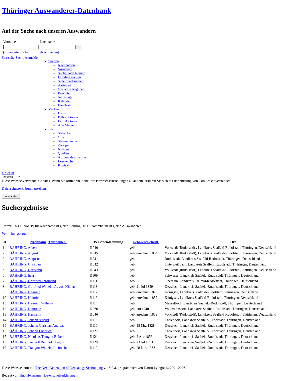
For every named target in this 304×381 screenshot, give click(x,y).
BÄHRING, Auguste (25, 259)
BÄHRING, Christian (25, 264)
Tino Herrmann (30, 375)
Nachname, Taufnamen (48, 242)
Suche (19, 57)
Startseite (8, 57)
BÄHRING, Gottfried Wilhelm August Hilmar (42, 286)
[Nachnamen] (49, 52)
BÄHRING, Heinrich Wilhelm (31, 303)
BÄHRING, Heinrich (25, 292)
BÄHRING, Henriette (25, 309)
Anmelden (32, 57)
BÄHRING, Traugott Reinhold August (37, 342)
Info (51, 129)
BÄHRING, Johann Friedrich (31, 331)
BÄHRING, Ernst (22, 275)
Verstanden (11, 196)
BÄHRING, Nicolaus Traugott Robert (37, 336)
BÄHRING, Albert (23, 247)
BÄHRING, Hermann (25, 314)
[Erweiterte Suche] (16, 52)
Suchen (53, 61)
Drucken (8, 173)
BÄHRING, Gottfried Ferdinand (33, 281)
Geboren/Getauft (146, 242)
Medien (53, 109)
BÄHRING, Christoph (26, 270)
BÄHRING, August (24, 253)
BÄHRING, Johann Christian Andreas (37, 325)
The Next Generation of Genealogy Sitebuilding (69, 368)
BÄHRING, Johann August (29, 320)
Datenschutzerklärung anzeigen (24, 188)
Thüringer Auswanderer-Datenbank (56, 10)
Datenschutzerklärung (59, 375)
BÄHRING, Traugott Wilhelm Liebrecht (38, 348)
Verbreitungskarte (14, 233)
